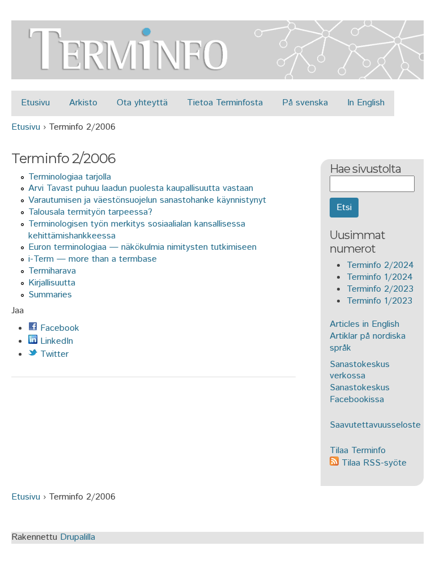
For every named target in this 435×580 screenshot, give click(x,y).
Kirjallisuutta (51, 282)
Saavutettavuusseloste (375, 425)
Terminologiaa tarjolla (69, 177)
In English (366, 102)
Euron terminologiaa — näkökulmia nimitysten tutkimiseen (142, 247)
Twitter (53, 354)
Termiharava (52, 271)
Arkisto (83, 102)
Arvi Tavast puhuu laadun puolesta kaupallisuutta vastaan (140, 188)
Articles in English (364, 324)
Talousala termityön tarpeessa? (90, 212)
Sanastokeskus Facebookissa (360, 393)
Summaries (50, 294)
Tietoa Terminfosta (225, 102)
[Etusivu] (217, 72)
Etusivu (35, 102)
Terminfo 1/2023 (379, 301)
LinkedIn (55, 341)
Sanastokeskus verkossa (360, 370)
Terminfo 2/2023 (380, 289)
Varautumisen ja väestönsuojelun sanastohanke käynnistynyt (147, 200)
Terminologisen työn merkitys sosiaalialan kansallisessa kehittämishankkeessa (136, 230)
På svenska (305, 102)
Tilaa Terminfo (358, 450)
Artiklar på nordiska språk (368, 342)
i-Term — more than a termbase (92, 259)
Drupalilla (77, 537)
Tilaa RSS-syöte (373, 463)
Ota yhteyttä (142, 102)
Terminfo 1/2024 (380, 277)
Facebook (58, 328)
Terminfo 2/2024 (380, 265)
